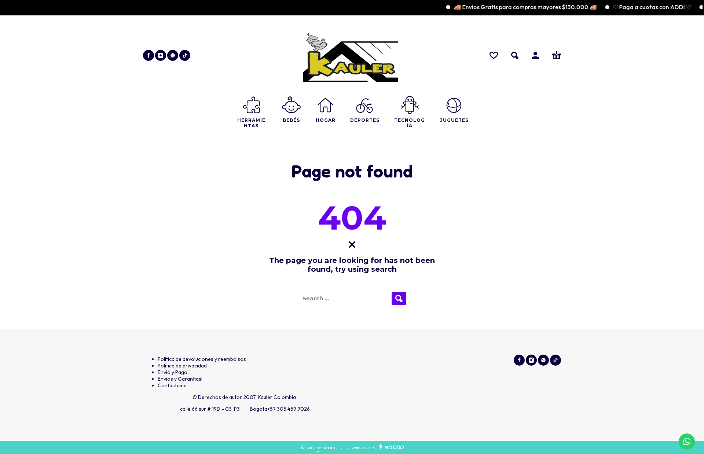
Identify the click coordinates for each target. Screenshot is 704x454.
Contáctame (172, 385)
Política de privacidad (182, 365)
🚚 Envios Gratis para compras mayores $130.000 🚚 (518, 7)
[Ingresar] (535, 55)
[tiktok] (184, 55)
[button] (514, 55)
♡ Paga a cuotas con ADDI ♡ (645, 7)
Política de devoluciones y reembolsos (202, 359)
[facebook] (148, 55)
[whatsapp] (172, 55)
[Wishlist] (493, 55)
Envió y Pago (172, 372)
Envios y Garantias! (180, 379)
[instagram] (160, 55)
